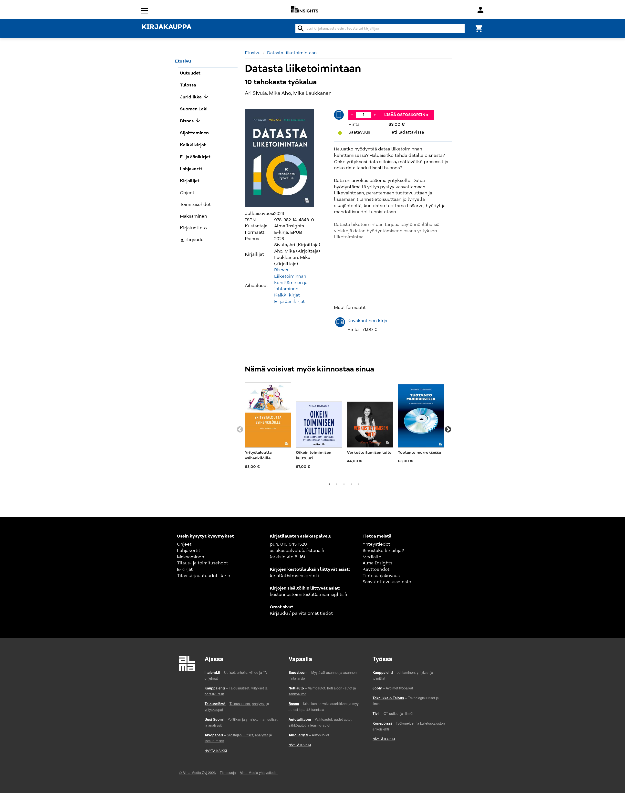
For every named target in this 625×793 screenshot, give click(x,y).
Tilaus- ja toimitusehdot (202, 563)
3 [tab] (344, 484)
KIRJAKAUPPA (166, 27)
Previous (240, 429)
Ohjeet (184, 544)
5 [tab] (358, 484)
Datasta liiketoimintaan (292, 53)
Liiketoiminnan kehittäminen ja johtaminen (291, 282)
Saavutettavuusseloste (387, 582)
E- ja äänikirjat (289, 301)
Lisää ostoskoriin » (406, 115)
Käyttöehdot (376, 569)
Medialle (372, 557)
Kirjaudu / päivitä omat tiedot (301, 613)
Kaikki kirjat (287, 295)
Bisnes (281, 270)
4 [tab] (351, 484)
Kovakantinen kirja (367, 321)
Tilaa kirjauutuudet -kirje (203, 576)
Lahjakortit (188, 551)
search (301, 28)
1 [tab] (329, 484)
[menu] (145, 10)
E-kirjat (185, 569)
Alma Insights (377, 563)
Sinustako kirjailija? (383, 551)
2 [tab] (336, 484)
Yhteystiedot (376, 544)
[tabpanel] (267, 427)
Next (448, 429)
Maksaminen (190, 557)
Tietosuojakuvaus (381, 576)
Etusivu (252, 53)
